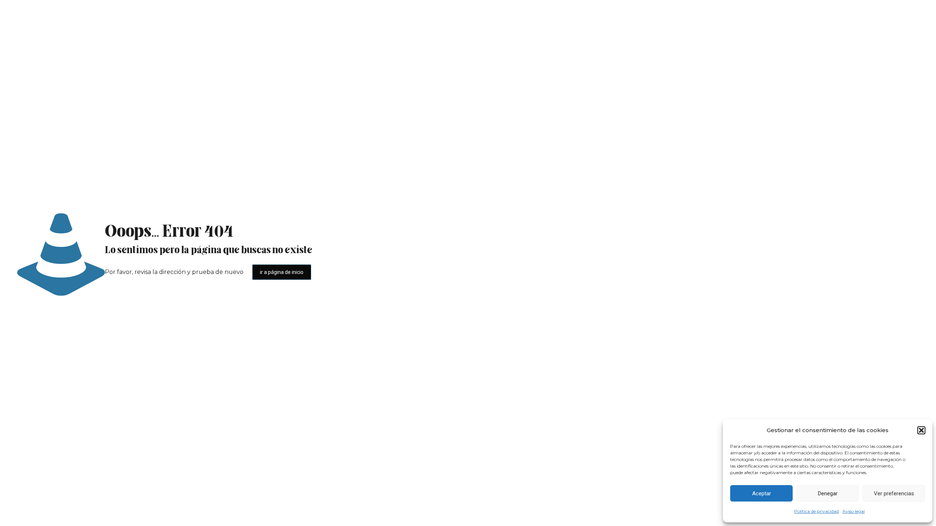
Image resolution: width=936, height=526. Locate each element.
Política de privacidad (816, 511)
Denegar (828, 493)
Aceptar (761, 493)
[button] (921, 430)
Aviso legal (853, 511)
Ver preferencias (894, 493)
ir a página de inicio (281, 272)
